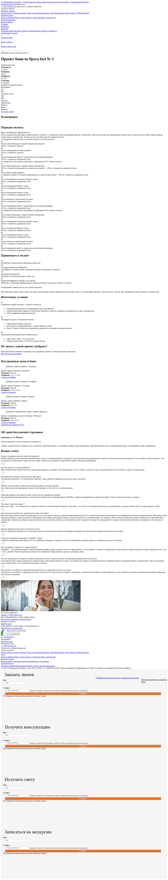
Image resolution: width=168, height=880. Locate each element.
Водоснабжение (32, 661)
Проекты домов (8, 11)
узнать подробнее (8, 377)
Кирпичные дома (62, 13)
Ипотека (4, 29)
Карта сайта (33, 666)
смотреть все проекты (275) (12, 425)
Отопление (44, 661)
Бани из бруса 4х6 (8, 46)
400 (2, 98)
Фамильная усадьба (9, 33)
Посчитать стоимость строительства (16, 619)
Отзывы (4, 24)
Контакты (5, 26)
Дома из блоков (33, 13)
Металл (4, 105)
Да (2, 89)
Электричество (18, 661)
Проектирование (8, 20)
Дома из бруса (7, 13)
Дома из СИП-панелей (79, 13)
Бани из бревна (7, 18)
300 (2, 96)
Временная (5, 103)
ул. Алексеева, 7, (8, 637)
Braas (3, 107)
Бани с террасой (33, 18)
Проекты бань (7, 15)
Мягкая (4, 109)
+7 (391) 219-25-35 (9, 6)
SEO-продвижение (149, 680)
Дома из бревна (20, 13)
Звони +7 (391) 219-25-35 (11, 615)
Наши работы (7, 22)
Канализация (6, 661)
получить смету (7, 112)
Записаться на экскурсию (11, 628)
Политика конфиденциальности (14, 666)
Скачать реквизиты (47, 666)
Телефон (6, 688)
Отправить (83, 694)
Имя (4, 680)
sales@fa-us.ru (7, 4)
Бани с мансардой (47, 18)
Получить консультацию (11, 354)
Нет (2, 92)
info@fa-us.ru (6, 624)
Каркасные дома (47, 13)
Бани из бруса (20, 18)
